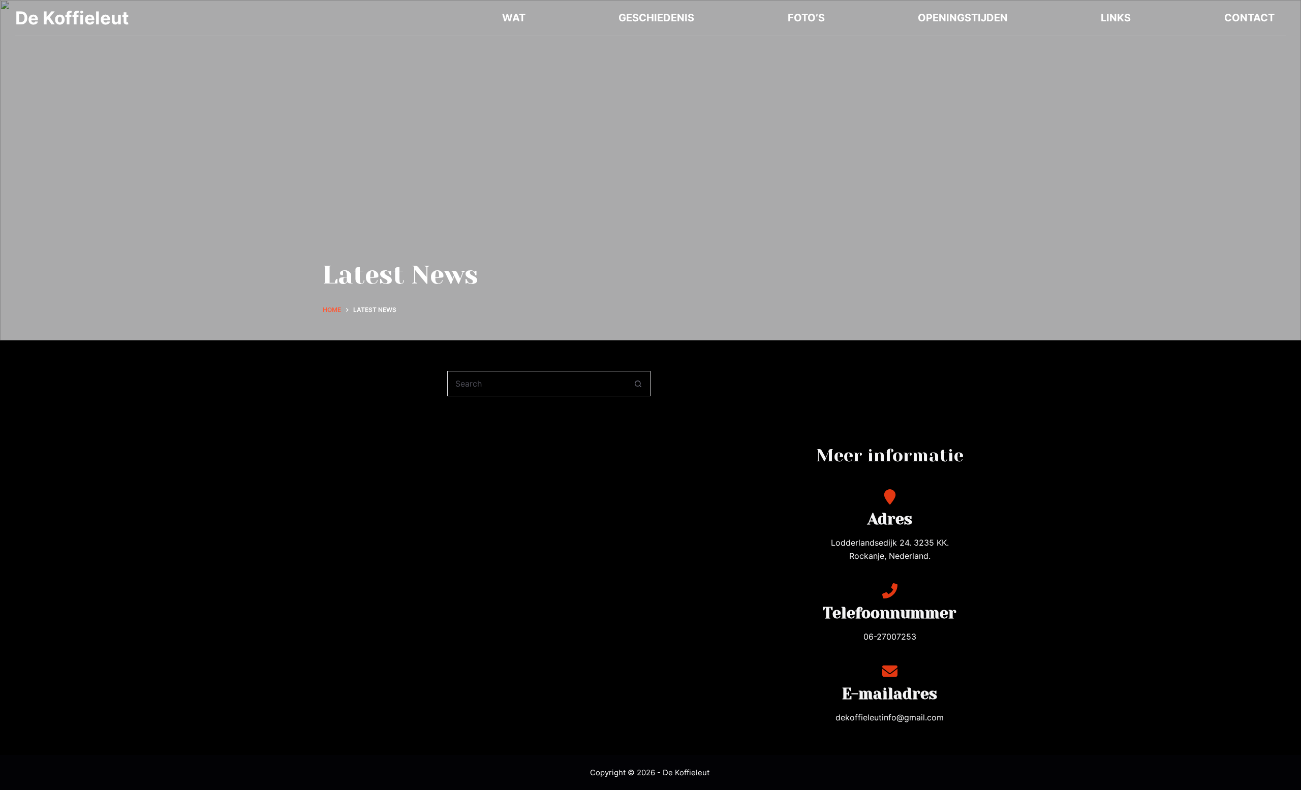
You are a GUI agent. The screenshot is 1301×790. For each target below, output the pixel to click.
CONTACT (1249, 18)
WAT (513, 18)
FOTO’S (806, 18)
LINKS (1116, 18)
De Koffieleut (72, 17)
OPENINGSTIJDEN (963, 18)
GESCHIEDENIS (656, 18)
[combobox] (537, 383)
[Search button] (638, 383)
